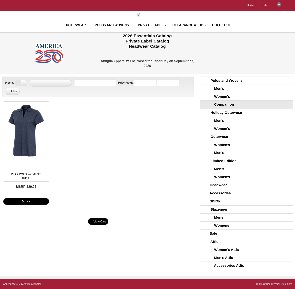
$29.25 (26, 186)
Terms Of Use (263, 284)
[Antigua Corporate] (149, 14)
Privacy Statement (282, 284)
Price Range (125, 82)
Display (9, 82)
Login (264, 5)
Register (251, 5)
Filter (13, 91)
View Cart (99, 221)
